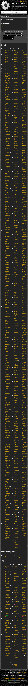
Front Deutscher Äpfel (16, 132)
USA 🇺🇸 (24, 629)
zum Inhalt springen (22, 1)
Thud (23, 416)
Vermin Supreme (24, 479)
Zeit (23, 521)
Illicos (15, 260)
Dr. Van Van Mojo (7, 490)
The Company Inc (24, 413)
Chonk (7, 262)
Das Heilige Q (7, 332)
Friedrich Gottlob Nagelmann (16, 126)
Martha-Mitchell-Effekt (16, 432)
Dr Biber (7, 476)
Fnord (15, 115)
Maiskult (16, 416)
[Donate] (11, 680)
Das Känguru (7, 337)
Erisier (15, 59)
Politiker (16, 666)
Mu (14, 477)
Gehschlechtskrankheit (16, 164)
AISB (6, 103)
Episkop (7, 535)
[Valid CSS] (11, 682)
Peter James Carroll (24, 92)
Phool (23, 96)
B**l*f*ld (7, 171)
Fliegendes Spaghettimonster (16, 106)
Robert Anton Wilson (24, 582)
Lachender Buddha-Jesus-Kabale (16, 390)
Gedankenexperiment (16, 588)
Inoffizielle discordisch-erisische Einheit (16, 268)
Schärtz (24, 587)
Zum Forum (6, 27)
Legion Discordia (16, 402)
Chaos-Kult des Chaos (7, 244)
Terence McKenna (24, 398)
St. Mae (24, 330)
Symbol (24, 596)
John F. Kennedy (16, 286)
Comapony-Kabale (7, 283)
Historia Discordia (16, 239)
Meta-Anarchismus (16, 455)
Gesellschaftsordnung (16, 594)
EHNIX (7, 525)
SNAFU (24, 262)
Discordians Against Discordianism (7, 430)
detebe (7, 378)
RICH (23, 213)
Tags (19, 557)
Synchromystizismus (24, 353)
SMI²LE (24, 260)
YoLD (23, 514)
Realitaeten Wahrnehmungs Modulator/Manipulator (24, 187)
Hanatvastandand (16, 203)
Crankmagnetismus (7, 295)
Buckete (7, 213)
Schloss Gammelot (24, 236)
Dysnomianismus (7, 519)
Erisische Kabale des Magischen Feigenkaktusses (16, 68)
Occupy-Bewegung (16, 510)
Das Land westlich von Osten (7, 344)
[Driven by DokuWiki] (17, 682)
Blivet (6, 192)
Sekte (23, 589)
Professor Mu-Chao (24, 150)
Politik (15, 664)
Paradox (24, 66)
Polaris (24, 108)
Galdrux (16, 157)
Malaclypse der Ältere (16, 423)
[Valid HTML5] (24, 680)
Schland (24, 232)
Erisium (16, 77)
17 (5, 63)
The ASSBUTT (24, 407)
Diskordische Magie (7, 456)
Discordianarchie (7, 423)
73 (5, 70)
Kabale (16, 292)
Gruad (15, 187)
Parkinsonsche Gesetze (24, 69)
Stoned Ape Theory (24, 337)
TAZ (23, 383)
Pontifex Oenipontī (24, 115)
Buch (6, 617)
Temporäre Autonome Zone (24, 392)
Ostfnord (16, 547)
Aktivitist (7, 113)
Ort (14, 660)
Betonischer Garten (7, 183)
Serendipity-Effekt (24, 253)
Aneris (7, 126)
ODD (15, 514)
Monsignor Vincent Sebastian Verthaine (16, 464)
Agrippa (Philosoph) (7, 99)
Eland (6, 526)
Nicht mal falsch (15, 495)
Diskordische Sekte (7, 461)
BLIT (6, 190)
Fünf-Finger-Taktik (16, 141)
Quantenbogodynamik (24, 169)
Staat (23, 594)
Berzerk (7, 180)
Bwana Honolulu (7, 220)
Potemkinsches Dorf (24, 124)
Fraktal (15, 117)
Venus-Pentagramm (24, 474)
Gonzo (15, 178)
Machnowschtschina (16, 413)
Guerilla (16, 606)
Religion (24, 201)
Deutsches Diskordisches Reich (7, 409)
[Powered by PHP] (17, 680)
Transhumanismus (24, 427)
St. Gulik (24, 329)
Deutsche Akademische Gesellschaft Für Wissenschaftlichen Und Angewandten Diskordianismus (7, 392)
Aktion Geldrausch (7, 110)
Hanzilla (16, 206)
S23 (23, 227)
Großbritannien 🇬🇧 (16, 603)
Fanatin (16, 98)
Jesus (15, 283)
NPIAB (15, 502)
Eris (6, 539)
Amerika (7, 582)
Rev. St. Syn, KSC (24, 209)
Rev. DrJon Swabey (24, 204)
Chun (6, 269)
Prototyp (24, 164)
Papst (23, 61)
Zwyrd (23, 530)
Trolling (24, 611)
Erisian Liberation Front (16, 55)
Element (16, 573)
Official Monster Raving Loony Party (16, 520)
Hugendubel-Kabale (16, 244)
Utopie (24, 631)
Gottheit (16, 599)
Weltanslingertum (24, 496)
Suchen (13, 12)
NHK (15, 491)
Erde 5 (7, 537)
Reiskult (24, 199)
